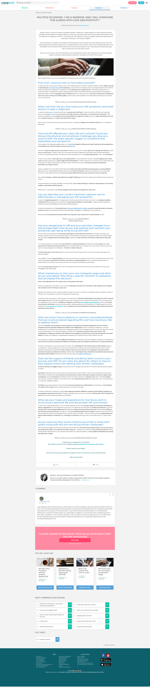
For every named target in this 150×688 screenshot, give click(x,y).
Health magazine (81, 656)
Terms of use (62, 663)
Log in (141, 2)
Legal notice (61, 661)
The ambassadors (40, 660)
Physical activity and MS (84, 626)
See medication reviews (82, 660)
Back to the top (110, 645)
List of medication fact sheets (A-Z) (85, 664)
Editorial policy (62, 659)
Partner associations (41, 661)
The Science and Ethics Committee (44, 664)
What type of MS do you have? (86, 604)
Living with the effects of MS (48, 610)
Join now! (132, 2)
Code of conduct (63, 660)
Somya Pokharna (83, 25)
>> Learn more (85, 480)
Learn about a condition (82, 659)
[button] (25, 8)
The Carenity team (40, 659)
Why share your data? (41, 657)
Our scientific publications (42, 665)
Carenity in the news (63, 657)
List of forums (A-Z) (81, 661)
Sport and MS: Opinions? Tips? (86, 621)
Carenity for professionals (65, 667)
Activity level (43, 621)
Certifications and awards (65, 656)
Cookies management (64, 664)
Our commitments (40, 667)
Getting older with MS (46, 626)
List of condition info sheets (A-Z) (84, 663)
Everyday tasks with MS (84, 615)
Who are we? (39, 656)
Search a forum (80, 657)
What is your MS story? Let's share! (87, 610)
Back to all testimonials (43, 12)
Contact (60, 665)
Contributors (39, 663)
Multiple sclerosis (44, 639)
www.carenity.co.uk (54, 672)
